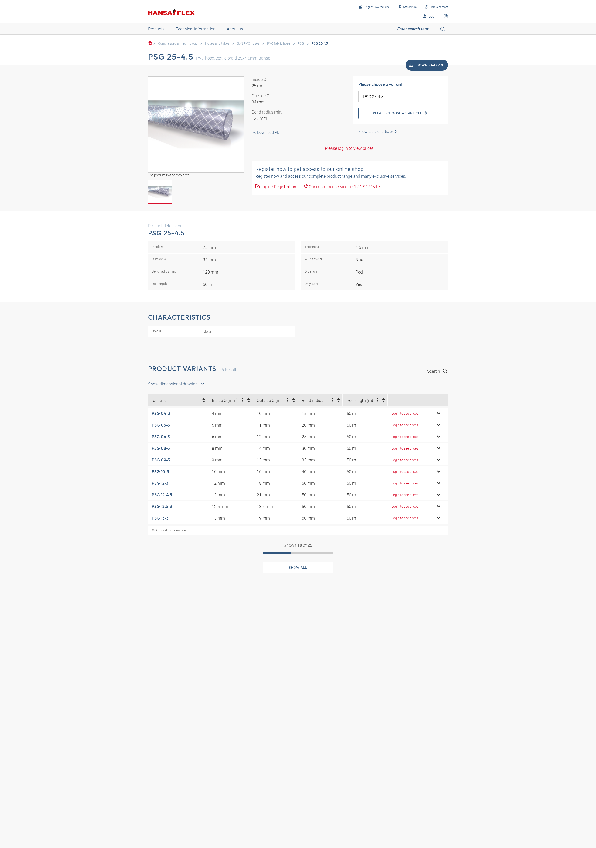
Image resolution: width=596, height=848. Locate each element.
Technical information (196, 29)
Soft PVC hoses (248, 43)
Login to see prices (405, 413)
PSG (301, 43)
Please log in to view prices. (350, 148)
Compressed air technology (177, 43)
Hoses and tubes (217, 43)
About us (235, 29)
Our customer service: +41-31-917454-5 (344, 186)
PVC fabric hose (278, 43)
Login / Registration (278, 186)
